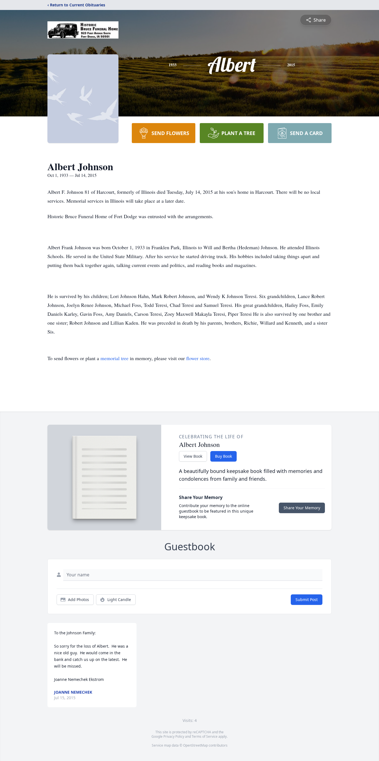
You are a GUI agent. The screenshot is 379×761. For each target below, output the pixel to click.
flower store (197, 358)
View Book (193, 456)
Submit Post (306, 599)
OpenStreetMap (195, 745)
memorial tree (114, 358)
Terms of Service (205, 736)
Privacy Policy (173, 736)
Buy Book (223, 456)
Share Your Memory (302, 507)
